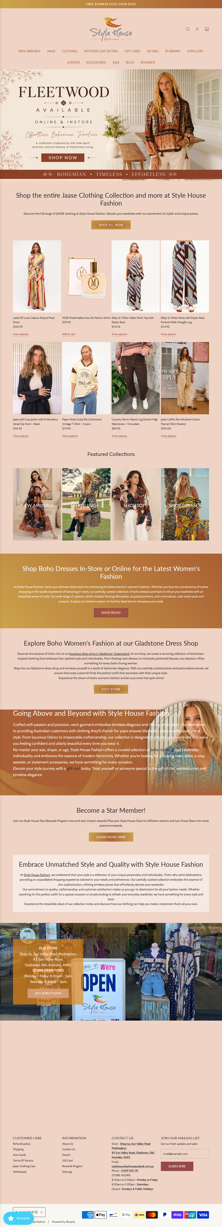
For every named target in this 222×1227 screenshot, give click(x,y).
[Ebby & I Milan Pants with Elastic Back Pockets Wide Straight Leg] (185, 276)
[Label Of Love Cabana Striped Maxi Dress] (37, 276)
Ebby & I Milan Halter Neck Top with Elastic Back (133, 320)
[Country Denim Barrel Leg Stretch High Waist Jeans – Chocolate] (136, 378)
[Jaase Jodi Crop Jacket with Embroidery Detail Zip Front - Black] (37, 378)
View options (20, 334)
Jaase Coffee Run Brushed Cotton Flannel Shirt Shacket (180, 422)
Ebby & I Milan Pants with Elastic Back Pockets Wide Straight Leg (183, 320)
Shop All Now (111, 225)
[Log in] (197, 29)
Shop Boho (111, 613)
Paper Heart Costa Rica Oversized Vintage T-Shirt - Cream (81, 422)
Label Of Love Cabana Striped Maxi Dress (34, 320)
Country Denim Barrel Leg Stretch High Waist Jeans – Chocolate (135, 422)
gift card (73, 768)
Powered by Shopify (63, 1221)
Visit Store (111, 689)
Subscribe (177, 1166)
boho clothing (162, 749)
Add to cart (68, 334)
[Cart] (207, 29)
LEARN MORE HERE (111, 837)
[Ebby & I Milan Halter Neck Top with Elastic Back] (136, 276)
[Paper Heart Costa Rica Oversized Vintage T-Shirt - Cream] (86, 378)
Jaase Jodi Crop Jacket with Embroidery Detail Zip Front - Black (35, 422)
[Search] (188, 29)
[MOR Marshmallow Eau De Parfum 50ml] (86, 276)
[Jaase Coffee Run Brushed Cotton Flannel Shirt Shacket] (185, 378)
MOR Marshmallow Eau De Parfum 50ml (86, 317)
